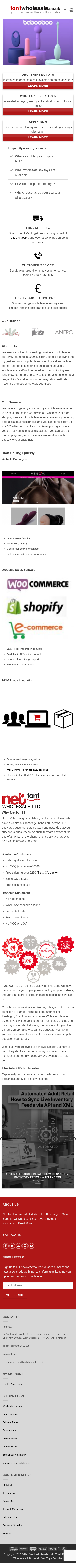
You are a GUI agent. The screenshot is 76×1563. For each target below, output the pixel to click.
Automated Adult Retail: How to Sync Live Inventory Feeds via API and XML (38, 1176)
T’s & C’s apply (17, 237)
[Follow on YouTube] (31, 1246)
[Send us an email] (19, 1246)
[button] (5, 9)
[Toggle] (11, 157)
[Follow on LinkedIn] (25, 1246)
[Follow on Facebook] (6, 1246)
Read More (25, 1223)
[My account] (65, 10)
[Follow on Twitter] (12, 1246)
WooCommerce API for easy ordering (27, 770)
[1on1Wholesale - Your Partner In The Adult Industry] (35, 10)
